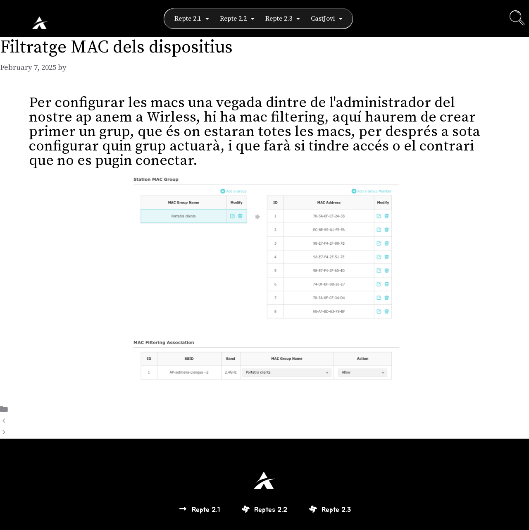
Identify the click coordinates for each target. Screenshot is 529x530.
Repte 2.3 (278, 18)
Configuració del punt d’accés (63, 421)
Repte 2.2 (233, 18)
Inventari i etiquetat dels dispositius (75, 432)
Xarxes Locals (37, 409)
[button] (191, 18)
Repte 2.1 (187, 18)
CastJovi (323, 18)
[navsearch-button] (517, 18)
